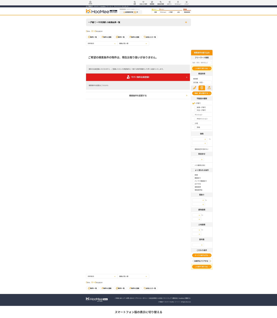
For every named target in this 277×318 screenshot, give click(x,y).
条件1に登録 (107, 37)
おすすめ (197, 184)
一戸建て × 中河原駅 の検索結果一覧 (104, 22)
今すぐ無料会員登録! (140, 77)
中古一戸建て (201, 110)
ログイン (169, 4)
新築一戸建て (201, 107)
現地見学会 (198, 190)
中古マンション (202, 119)
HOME (90, 4)
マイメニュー (178, 4)
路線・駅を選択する (201, 93)
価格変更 (197, 187)
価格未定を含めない (201, 149)
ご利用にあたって (120, 298)
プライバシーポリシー (141, 298)
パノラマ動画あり (200, 181)
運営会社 (175, 298)
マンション (163, 12)
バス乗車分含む (199, 165)
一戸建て (170, 12)
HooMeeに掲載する (184, 298)
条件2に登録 (135, 37)
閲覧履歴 (152, 4)
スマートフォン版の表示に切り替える (138, 312)
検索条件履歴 (160, 4)
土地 (178, 12)
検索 (135, 4)
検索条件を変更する (138, 95)
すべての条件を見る (201, 255)
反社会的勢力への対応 (155, 298)
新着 (196, 175)
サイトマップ (167, 298)
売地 (198, 127)
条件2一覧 (121, 37)
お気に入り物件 (143, 4)
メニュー (186, 4)
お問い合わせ (130, 298)
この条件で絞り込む (201, 68)
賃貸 (155, 12)
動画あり (197, 178)
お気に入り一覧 (151, 37)
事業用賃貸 (187, 12)
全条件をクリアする (201, 261)
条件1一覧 (93, 37)
